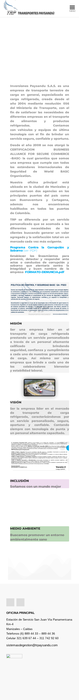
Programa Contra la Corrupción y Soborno (39, 248)
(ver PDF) (30, 250)
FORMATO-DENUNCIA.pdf (44, 272)
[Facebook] (10, 602)
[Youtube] (20, 602)
